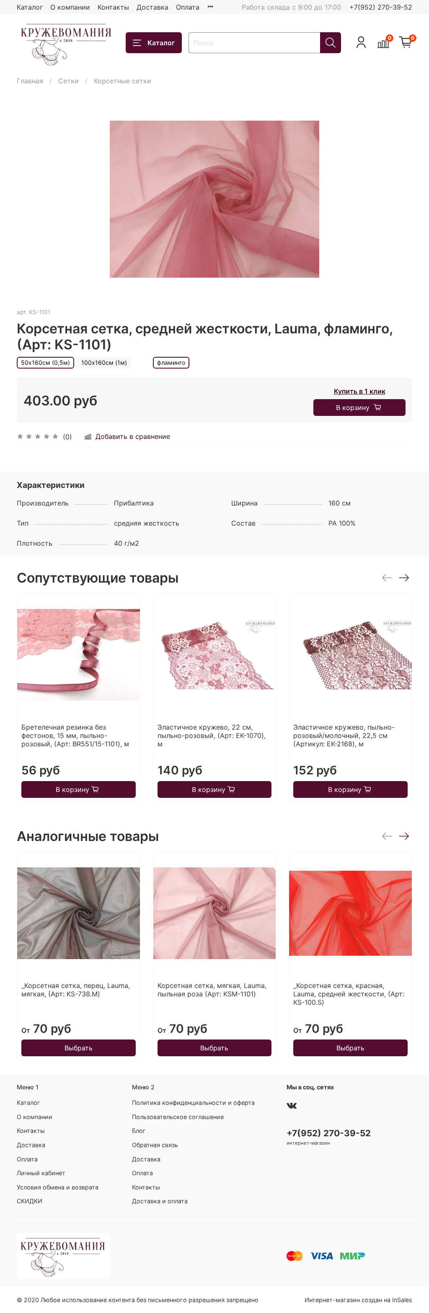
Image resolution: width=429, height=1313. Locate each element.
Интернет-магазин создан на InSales (358, 1299)
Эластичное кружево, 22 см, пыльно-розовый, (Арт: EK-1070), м (212, 735)
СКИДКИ (29, 1201)
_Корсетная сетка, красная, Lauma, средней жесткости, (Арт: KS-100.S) (348, 993)
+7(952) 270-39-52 (380, 7)
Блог (139, 1130)
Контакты (113, 7)
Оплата (187, 7)
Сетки (68, 81)
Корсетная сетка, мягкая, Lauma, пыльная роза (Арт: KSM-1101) (212, 989)
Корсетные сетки (122, 81)
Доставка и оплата (160, 1201)
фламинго (171, 362)
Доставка (152, 7)
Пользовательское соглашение (178, 1116)
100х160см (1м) (104, 362)
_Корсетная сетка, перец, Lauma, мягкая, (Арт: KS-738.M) (75, 989)
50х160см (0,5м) (45, 362)
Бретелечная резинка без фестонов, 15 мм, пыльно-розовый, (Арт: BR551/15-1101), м (75, 735)
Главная (30, 81)
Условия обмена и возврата (57, 1187)
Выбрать (79, 1048)
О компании (70, 7)
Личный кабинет (41, 1172)
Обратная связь (155, 1144)
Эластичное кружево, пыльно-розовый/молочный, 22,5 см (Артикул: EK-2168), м (344, 735)
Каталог (30, 7)
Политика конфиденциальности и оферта (193, 1102)
